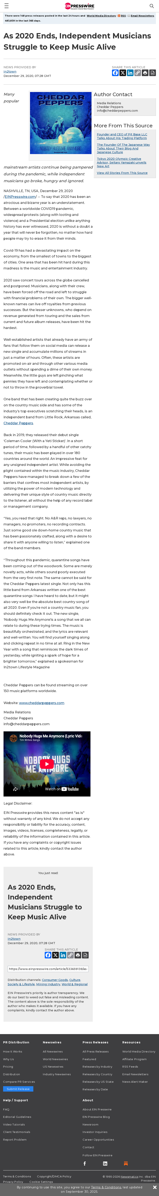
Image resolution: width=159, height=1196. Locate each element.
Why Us (8, 1059)
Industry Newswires (57, 1074)
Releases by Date (95, 1089)
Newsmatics (129, 1176)
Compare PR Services (19, 1081)
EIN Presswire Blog (96, 1116)
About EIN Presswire (97, 1109)
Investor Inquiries (95, 1132)
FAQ (6, 1109)
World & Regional (75, 984)
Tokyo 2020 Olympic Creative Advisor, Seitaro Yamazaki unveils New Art (121, 162)
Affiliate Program (134, 1059)
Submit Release (18, 1089)
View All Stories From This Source (122, 173)
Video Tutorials (14, 1124)
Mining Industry (48, 984)
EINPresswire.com (20, 197)
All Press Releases (95, 1051)
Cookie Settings (41, 1181)
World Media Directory (101, 15)
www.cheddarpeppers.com (41, 703)
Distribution (11, 1074)
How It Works (12, 1051)
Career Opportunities (98, 1139)
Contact (88, 1147)
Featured (89, 1059)
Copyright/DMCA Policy (54, 1176)
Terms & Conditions (17, 1176)
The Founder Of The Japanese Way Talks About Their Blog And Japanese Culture (123, 148)
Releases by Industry (97, 1066)
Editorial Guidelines (17, 1116)
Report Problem (15, 1139)
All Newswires (53, 1051)
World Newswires (55, 1059)
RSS (123, 15)
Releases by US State (98, 1081)
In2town (10, 71)
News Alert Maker (135, 1081)
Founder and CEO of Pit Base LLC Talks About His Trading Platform (122, 136)
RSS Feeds (130, 1066)
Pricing (8, 1066)
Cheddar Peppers (18, 423)
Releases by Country (97, 1074)
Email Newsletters (142, 15)
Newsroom (90, 1124)
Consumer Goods (55, 980)
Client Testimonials (16, 1132)
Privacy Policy (13, 1181)
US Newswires (53, 1066)
